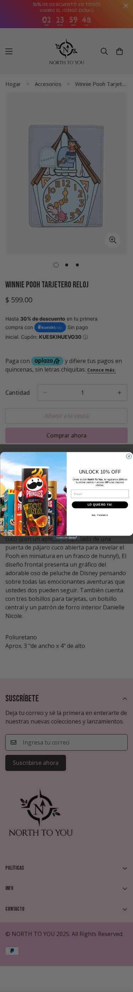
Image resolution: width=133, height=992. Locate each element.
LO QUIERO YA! (99, 504)
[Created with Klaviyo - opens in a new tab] (66, 538)
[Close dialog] (128, 456)
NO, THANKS (100, 515)
